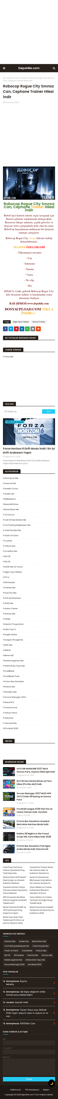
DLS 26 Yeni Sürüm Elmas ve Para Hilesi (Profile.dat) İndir (34, 783)
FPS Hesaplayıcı (32, 1089)
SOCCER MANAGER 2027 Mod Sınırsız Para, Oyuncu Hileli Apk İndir (36, 770)
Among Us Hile (11, 478)
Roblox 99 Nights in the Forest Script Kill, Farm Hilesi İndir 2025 (34, 835)
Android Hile (10, 483)
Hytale (7, 618)
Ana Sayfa (8, 78)
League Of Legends (13, 639)
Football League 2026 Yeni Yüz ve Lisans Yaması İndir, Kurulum (34, 810)
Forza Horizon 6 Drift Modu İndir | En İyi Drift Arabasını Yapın (29, 450)
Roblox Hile (9, 686)
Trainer (37, 206)
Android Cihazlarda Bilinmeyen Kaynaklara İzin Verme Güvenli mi (41, 880)
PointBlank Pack (11, 676)
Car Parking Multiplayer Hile (17, 525)
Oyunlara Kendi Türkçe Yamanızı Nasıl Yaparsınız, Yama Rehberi (15, 890)
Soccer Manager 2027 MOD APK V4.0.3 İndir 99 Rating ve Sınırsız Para (34, 796)
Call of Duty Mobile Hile (15, 519)
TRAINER (19, 247)
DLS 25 (7, 556)
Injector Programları (14, 624)
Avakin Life (9, 493)
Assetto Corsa (11, 488)
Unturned (8, 718)
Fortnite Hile (9, 587)
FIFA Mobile (9, 582)
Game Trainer (20, 78)
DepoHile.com (29, 68)
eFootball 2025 (11, 728)
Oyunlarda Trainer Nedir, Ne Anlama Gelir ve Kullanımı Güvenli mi (41, 870)
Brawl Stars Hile (11, 509)
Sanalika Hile (10, 691)
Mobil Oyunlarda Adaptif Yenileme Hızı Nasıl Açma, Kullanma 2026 (42, 910)
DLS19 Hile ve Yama (13, 566)
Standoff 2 (9, 702)
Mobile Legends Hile (14, 660)
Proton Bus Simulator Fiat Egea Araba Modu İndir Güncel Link (33, 847)
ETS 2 (6, 577)
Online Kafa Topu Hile (14, 665)
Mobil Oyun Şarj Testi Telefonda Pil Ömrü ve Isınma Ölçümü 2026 (13, 920)
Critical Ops (9, 546)
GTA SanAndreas (12, 598)
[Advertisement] (29, 32)
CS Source (9, 514)
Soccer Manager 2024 (15, 697)
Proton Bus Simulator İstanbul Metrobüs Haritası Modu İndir (33, 823)
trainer (32, 238)
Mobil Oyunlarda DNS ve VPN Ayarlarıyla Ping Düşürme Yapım (14, 910)
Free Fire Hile (10, 592)
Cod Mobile (27, 950)
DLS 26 (7, 561)
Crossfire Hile (10, 551)
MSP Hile (8, 645)
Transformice (10, 707)
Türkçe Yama (10, 712)
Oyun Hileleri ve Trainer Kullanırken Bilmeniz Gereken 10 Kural (41, 890)
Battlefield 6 (10, 499)
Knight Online (10, 634)
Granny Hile (9, 613)
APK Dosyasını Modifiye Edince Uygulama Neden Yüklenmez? (15, 900)
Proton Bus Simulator (14, 681)
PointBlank (9, 671)
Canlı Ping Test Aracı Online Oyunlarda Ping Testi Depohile (14, 870)
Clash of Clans (11, 535)
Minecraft (8, 655)
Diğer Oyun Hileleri (21, 322)
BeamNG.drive (11, 504)
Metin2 (7, 650)
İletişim (46, 1089)
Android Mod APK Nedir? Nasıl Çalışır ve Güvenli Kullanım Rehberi (14, 880)
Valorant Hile (10, 723)
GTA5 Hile (8, 603)
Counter (8, 540)
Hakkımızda (15, 1089)
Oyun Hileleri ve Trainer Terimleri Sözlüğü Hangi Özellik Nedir (41, 900)
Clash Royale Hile (12, 530)
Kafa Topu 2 (10, 629)
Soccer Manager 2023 (14, 964)
